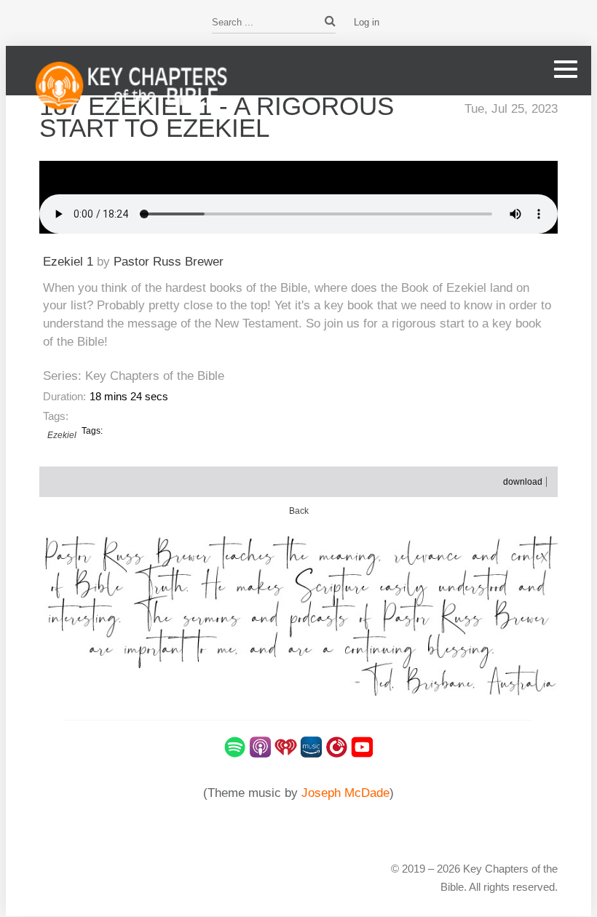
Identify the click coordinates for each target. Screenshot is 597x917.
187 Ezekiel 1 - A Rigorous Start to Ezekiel (216, 117)
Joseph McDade (345, 793)
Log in (366, 22)
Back (299, 511)
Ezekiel (61, 435)
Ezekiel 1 (68, 261)
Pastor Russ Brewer (169, 261)
